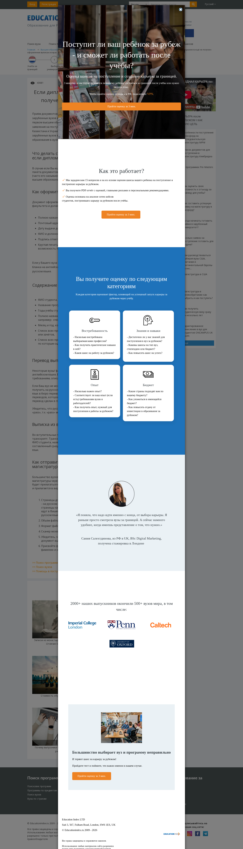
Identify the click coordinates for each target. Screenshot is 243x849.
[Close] (180, 9)
